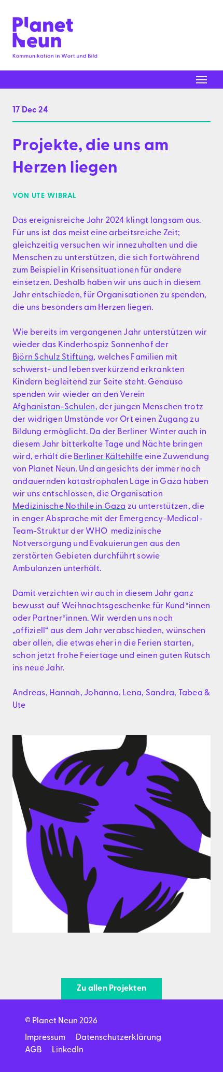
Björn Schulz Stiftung (52, 357)
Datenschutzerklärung (118, 1038)
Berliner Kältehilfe (108, 457)
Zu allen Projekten (111, 988)
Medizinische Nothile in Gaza (69, 507)
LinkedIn (67, 1050)
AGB (33, 1050)
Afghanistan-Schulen (53, 407)
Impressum (45, 1038)
